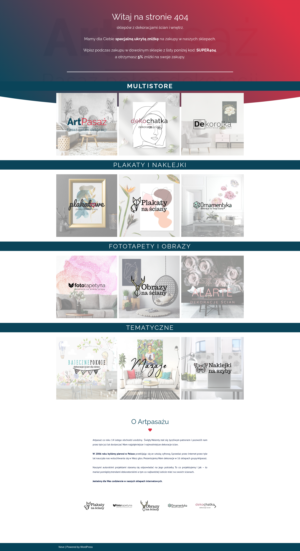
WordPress (86, 547)
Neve (62, 547)
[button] (85, 506)
